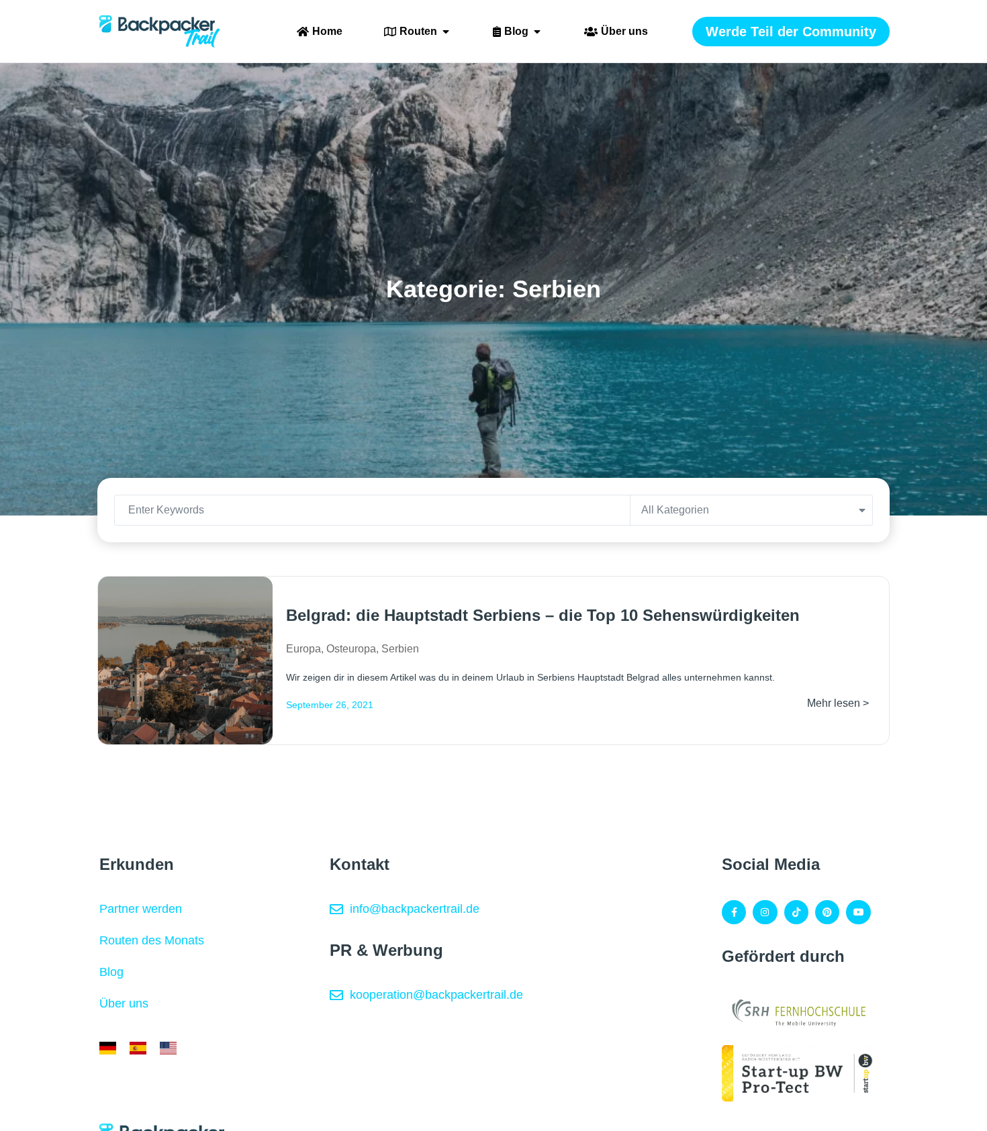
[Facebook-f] (734, 912)
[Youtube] (858, 912)
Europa (303, 648)
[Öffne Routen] (445, 31)
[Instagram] (765, 912)
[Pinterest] (827, 912)
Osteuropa (351, 648)
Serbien (400, 648)
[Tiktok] (796, 912)
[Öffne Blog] (537, 31)
